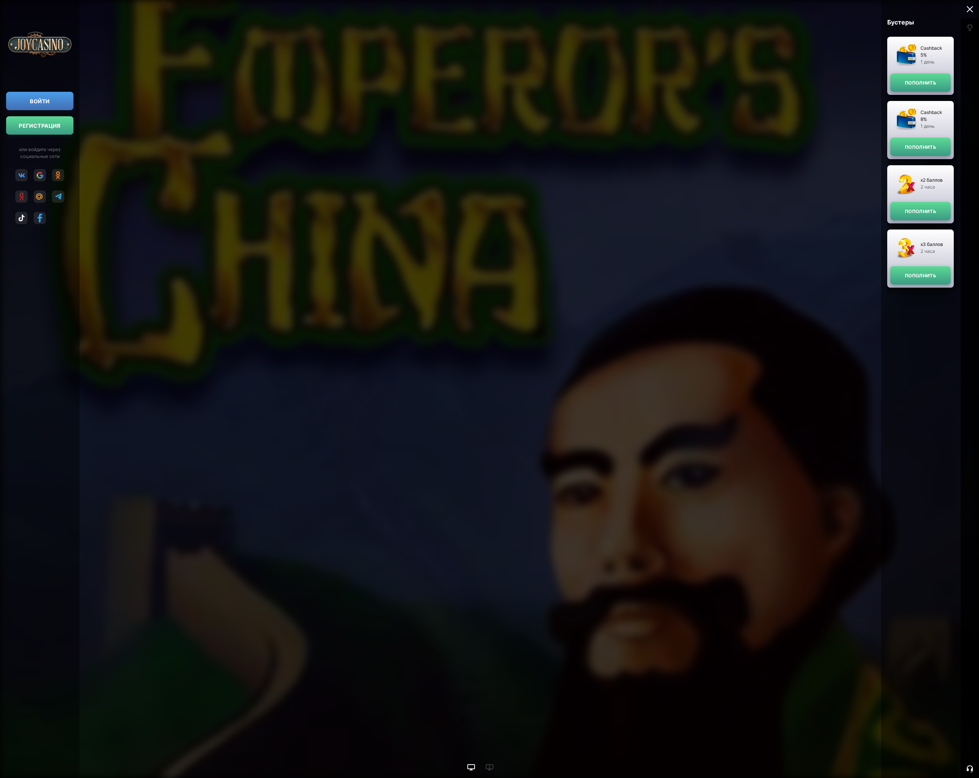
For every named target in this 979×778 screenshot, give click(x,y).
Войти (39, 101)
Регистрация (40, 125)
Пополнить (920, 83)
